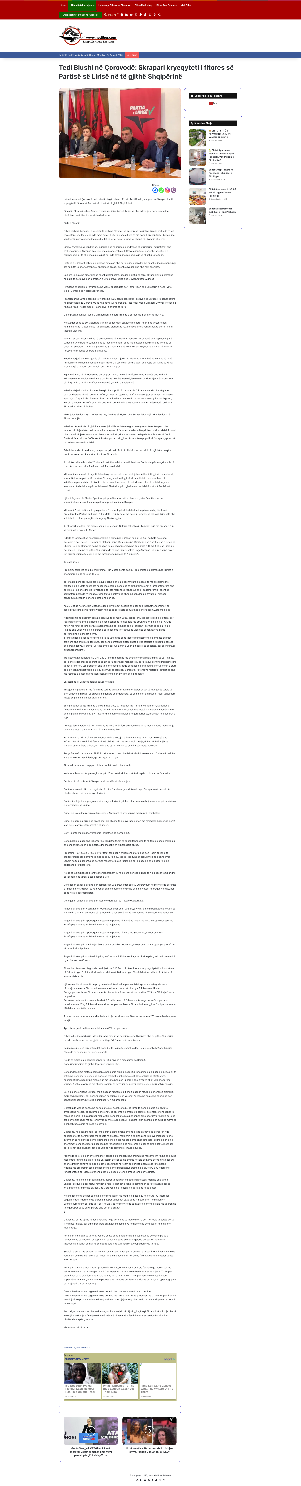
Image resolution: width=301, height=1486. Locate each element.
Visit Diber (186, 5)
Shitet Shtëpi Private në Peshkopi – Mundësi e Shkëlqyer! (221, 173)
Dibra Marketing (143, 5)
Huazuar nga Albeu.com (77, 1347)
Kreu (63, 5)
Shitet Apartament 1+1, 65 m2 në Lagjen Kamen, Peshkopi (222, 192)
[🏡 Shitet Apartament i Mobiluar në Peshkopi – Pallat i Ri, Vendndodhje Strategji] (197, 157)
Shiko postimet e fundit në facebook (80, 15)
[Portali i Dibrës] (88, 35)
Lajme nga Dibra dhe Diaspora (114, 5)
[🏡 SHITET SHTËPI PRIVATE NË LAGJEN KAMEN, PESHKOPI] (197, 137)
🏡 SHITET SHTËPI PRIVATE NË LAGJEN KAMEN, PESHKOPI (219, 134)
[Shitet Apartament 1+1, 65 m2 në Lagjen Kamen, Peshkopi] (197, 196)
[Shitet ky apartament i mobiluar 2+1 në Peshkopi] (197, 215)
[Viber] (173, 190)
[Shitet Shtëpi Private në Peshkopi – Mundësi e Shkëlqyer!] (197, 176)
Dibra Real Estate (165, 5)
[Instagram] (167, 190)
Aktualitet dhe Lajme (81, 5)
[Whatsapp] (161, 190)
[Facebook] (155, 190)
